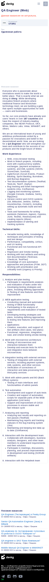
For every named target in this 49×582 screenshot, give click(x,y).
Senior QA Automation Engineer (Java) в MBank (21, 523)
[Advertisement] (24, 60)
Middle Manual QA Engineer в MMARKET (22, 549)
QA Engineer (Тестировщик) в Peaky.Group (23, 515)
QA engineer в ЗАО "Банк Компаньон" (20, 541)
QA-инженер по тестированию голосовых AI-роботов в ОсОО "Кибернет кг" (23, 533)
